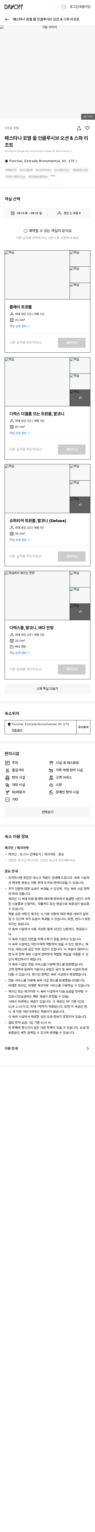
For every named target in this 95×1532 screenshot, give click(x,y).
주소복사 (83, 727)
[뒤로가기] (7, 19)
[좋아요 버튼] (87, 128)
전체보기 (47, 812)
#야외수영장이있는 (15, 176)
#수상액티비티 (43, 170)
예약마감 (72, 343)
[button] (37, 275)
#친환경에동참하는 (38, 176)
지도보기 (17, 730)
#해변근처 (11, 170)
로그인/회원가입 (80, 6)
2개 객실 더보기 (47, 689)
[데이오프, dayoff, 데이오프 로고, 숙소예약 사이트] (14, 7)
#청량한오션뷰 (80, 170)
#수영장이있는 (61, 170)
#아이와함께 (26, 170)
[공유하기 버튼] (79, 128)
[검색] (64, 6)
